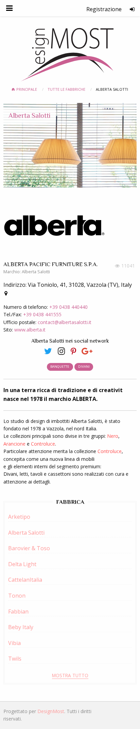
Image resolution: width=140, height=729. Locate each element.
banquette (59, 366)
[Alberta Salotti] (51, 351)
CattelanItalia (25, 579)
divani (84, 366)
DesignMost (50, 711)
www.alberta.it (30, 329)
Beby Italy (20, 627)
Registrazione (104, 9)
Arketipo (19, 516)
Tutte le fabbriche (67, 89)
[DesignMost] (70, 52)
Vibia (14, 643)
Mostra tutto (70, 675)
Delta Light (22, 564)
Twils (14, 658)
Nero (112, 436)
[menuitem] (104, 9)
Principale (27, 89)
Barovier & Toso (29, 548)
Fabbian (18, 611)
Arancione (14, 444)
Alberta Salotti (29, 115)
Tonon (16, 595)
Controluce (43, 444)
